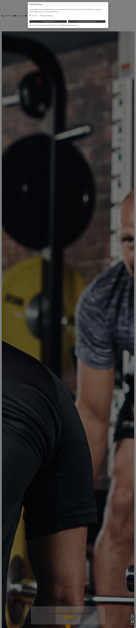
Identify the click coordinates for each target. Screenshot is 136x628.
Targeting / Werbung (46, 15)
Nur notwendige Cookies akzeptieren (87, 21)
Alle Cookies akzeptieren (48, 21)
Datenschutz (67, 25)
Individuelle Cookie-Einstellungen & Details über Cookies (46, 25)
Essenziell (34, 15)
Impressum (75, 25)
